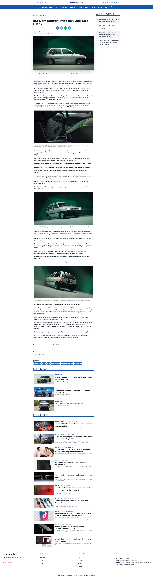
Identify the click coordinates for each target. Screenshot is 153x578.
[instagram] (42, 2)
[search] (111, 7)
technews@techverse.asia (128, 560)
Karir (80, 575)
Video (105, 7)
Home (35, 15)
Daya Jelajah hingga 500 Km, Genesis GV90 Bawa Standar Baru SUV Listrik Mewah (109, 27)
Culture (64, 7)
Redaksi (69, 575)
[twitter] (40, 2)
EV (90, 238)
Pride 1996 (37, 85)
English (99, 7)
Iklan (75, 575)
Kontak (86, 575)
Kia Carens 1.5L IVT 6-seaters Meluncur (69, 404)
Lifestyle (51, 7)
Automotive (73, 7)
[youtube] (45, 2)
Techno (44, 7)
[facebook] (37, 2)
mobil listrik (55, 363)
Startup (86, 7)
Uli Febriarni (41, 32)
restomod (50, 83)
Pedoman (93, 575)
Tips (80, 7)
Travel (58, 7)
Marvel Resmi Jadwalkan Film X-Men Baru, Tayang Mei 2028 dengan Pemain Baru (108, 34)
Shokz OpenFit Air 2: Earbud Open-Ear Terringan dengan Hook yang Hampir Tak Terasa (109, 42)
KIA (56, 81)
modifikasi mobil (51, 308)
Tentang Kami (61, 575)
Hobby (93, 7)
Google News (57, 345)
